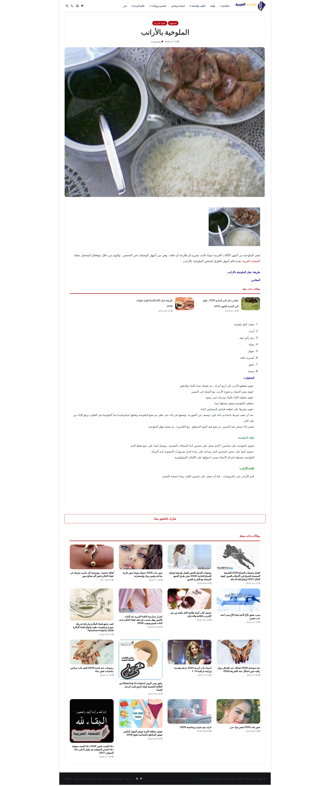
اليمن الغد (79, 778)
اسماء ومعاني (178, 5)
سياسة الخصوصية (94, 778)
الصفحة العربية (251, 261)
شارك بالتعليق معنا (165, 518)
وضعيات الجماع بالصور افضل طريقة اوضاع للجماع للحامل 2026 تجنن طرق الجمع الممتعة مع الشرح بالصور (190, 576)
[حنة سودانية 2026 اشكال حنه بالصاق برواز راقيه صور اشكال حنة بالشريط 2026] (238, 652)
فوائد (212, 5)
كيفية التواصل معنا (114, 778)
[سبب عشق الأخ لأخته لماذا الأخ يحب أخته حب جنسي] (238, 600)
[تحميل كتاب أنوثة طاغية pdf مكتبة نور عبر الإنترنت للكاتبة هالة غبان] (189, 599)
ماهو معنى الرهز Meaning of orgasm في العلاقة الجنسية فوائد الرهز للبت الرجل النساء (140, 686)
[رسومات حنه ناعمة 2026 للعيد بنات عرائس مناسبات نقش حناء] (92, 652)
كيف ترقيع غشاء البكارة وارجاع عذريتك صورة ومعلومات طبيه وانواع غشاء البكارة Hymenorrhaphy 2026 (93, 627)
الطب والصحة (198, 5)
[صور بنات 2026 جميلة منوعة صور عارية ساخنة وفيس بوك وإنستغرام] (141, 557)
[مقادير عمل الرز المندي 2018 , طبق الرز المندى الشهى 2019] (250, 303)
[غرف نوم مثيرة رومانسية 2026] (189, 711)
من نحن (129, 778)
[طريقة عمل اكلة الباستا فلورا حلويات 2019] (184, 303)
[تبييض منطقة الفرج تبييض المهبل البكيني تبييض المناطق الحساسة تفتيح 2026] (141, 713)
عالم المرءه (139, 5)
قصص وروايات (158, 5)
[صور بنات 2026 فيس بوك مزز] (238, 711)
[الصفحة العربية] (250, 6)
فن (124, 5)
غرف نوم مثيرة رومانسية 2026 (195, 727)
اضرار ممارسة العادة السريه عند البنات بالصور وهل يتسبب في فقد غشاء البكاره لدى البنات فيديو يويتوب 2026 (140, 619)
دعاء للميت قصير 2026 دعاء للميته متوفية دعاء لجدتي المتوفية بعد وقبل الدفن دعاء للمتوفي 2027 (93, 749)
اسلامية (225, 5)
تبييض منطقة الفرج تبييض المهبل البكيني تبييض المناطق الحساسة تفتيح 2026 (142, 733)
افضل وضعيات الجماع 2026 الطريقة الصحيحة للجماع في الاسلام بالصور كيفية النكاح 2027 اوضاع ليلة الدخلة (240, 576)
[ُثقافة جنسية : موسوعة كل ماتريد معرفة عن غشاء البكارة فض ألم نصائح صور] (92, 557)
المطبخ (173, 23)
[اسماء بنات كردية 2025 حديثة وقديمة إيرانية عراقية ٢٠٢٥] (189, 652)
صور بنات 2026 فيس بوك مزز (245, 727)
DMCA (68, 778)
